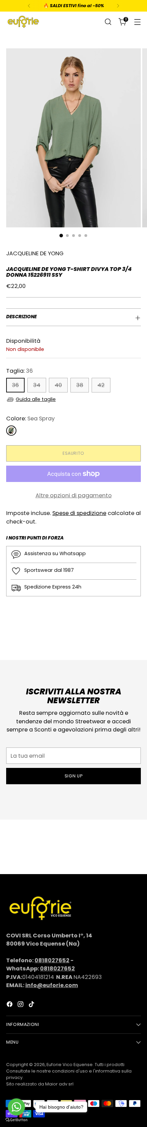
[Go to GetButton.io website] (16, 1120)
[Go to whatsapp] (16, 1106)
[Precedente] (29, 6)
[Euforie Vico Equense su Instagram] (21, 1005)
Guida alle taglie (36, 399)
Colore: (30, 418)
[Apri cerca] (108, 22)
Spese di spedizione (79, 513)
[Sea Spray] (11, 430)
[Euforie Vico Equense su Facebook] (10, 1005)
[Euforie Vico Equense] (23, 21)
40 (58, 385)
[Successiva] (117, 6)
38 (79, 385)
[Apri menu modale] (137, 22)
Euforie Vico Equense (69, 1064)
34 (36, 385)
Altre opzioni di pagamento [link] (74, 495)
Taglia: (19, 371)
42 (101, 385)
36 (15, 385)
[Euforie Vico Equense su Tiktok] (32, 1005)
